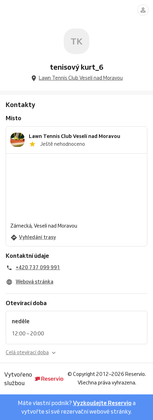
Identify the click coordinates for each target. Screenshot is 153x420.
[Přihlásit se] (143, 10)
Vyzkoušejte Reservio (102, 402)
